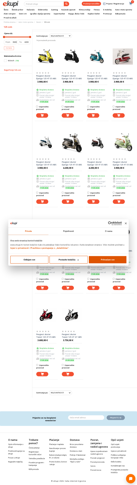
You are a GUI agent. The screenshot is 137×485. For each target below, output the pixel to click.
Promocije (107, 13)
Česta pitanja (34, 448)
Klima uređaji (84, 9)
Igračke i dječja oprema (40, 13)
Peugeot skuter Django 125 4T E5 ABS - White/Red (123, 77)
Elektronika (43, 9)
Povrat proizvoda (97, 462)
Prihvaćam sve (108, 260)
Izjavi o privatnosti (19, 248)
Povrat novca (95, 470)
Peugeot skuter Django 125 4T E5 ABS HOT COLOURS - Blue (97, 77)
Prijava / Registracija (115, 3)
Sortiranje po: (42, 36)
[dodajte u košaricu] (42, 115)
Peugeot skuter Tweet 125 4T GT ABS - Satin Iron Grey (72, 335)
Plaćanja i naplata (56, 444)
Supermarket (59, 13)
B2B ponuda (120, 13)
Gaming (54, 9)
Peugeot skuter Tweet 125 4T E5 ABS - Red (46, 335)
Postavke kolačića (67, 260)
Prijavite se (115, 417)
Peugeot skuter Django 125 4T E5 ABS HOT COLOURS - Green (123, 163)
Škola (6, 9)
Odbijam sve (29, 260)
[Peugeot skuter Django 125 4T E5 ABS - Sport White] (46, 142)
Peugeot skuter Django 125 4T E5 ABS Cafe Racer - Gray (72, 163)
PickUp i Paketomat (77, 455)
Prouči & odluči (10, 17)
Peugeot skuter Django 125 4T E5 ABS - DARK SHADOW (72, 77)
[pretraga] (66, 4)
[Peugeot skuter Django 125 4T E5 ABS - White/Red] (122, 56)
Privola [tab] (28, 231)
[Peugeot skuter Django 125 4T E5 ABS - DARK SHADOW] (71, 56)
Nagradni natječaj (15, 461)
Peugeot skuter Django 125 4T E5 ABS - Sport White (46, 163)
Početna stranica (10, 22)
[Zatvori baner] (126, 223)
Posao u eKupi (14, 457)
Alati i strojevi (10, 13)
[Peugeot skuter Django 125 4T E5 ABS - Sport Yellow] (46, 56)
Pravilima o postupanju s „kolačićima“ (50, 248)
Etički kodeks (116, 461)
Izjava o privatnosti (118, 451)
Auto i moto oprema (123, 9)
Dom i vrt (23, 13)
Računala (31, 9)
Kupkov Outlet (94, 13)
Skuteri (38, 22)
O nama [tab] (108, 231)
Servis (93, 466)
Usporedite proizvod (42, 107)
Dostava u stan (76, 451)
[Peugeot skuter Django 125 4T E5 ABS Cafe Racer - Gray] (71, 142)
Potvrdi (9, 48)
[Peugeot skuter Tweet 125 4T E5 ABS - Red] (46, 314)
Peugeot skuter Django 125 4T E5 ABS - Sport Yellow (46, 77)
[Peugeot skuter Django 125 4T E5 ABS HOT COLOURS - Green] (122, 142)
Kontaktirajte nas (118, 465)
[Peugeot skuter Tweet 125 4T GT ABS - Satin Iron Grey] (71, 314)
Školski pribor (17, 9)
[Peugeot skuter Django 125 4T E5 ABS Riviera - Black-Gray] (97, 142)
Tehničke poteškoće (37, 458)
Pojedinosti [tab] (68, 231)
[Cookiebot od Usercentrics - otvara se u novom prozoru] (110, 223)
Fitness (97, 9)
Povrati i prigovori (97, 458)
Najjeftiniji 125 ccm (12, 70)
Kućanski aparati (68, 9)
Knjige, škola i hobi (76, 13)
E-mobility (107, 9)
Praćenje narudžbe (91, 3)
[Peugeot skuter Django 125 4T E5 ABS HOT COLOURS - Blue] (97, 56)
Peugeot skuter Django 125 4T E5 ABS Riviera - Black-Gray (97, 163)
